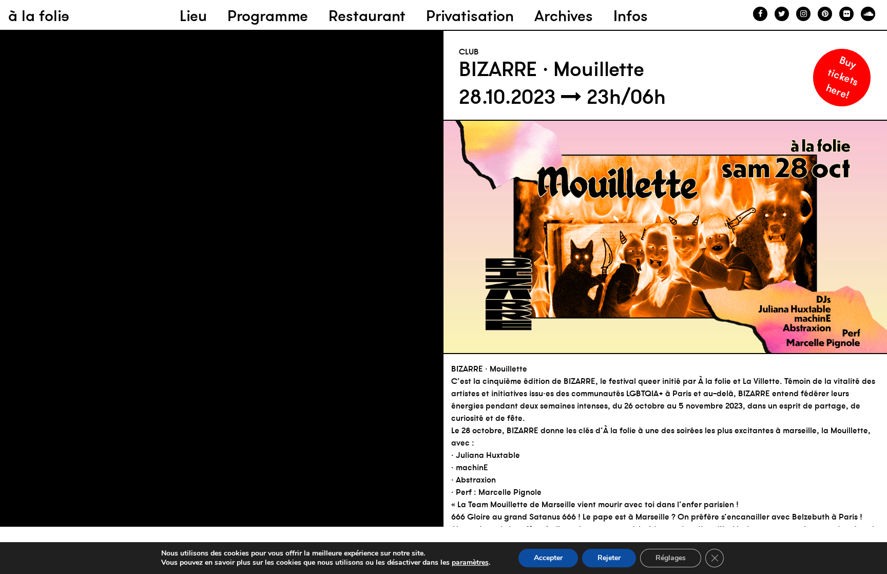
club (469, 51)
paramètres (470, 562)
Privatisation (470, 15)
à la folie (38, 15)
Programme (267, 15)
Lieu (193, 15)
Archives (563, 15)
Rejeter (609, 558)
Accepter (548, 558)
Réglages (670, 558)
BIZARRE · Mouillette (551, 69)
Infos (630, 15)
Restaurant (367, 15)
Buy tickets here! (842, 77)
